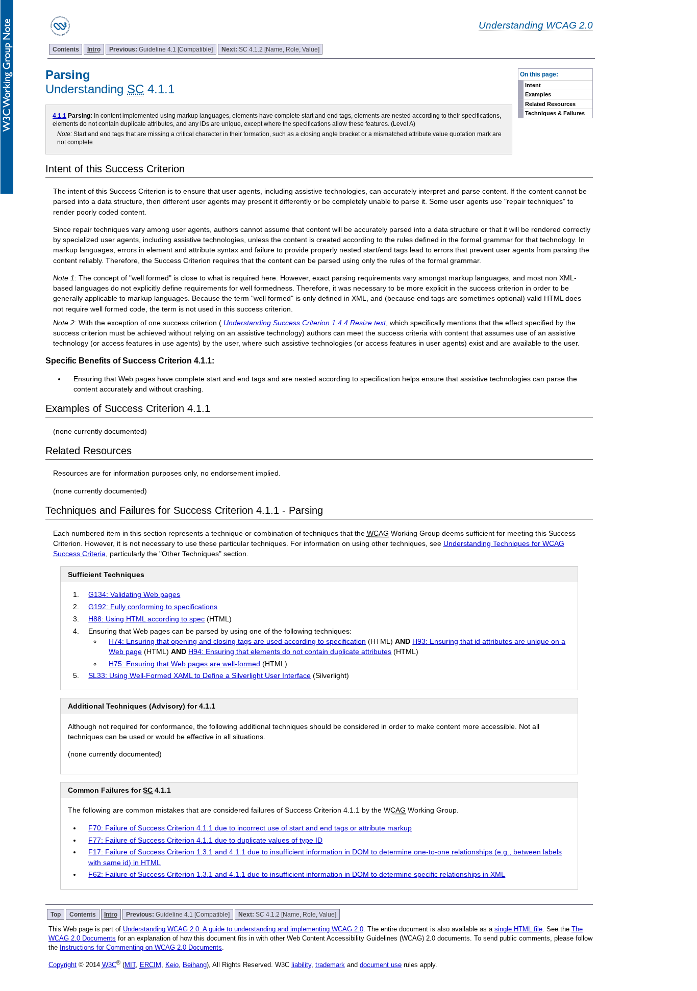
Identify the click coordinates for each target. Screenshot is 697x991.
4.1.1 (59, 115)
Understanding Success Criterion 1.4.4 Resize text (303, 323)
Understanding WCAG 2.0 (536, 25)
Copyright (62, 965)
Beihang (195, 965)
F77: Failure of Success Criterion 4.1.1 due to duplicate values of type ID (205, 840)
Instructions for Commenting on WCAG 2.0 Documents (141, 947)
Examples (538, 94)
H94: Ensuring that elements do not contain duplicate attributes (289, 651)
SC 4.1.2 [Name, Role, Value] (270, 49)
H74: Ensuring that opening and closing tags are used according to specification (237, 641)
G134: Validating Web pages (134, 594)
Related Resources (550, 104)
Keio (172, 965)
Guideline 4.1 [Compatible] (161, 49)
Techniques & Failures (555, 113)
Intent (533, 85)
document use (381, 965)
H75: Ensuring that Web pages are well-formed (184, 664)
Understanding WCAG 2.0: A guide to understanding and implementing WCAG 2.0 (243, 929)
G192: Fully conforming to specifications (152, 607)
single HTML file (518, 929)
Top (56, 914)
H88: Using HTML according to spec (146, 619)
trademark (330, 965)
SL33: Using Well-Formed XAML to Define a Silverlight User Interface (199, 675)
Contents (66, 49)
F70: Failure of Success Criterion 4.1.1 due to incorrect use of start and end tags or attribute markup (250, 828)
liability (301, 965)
